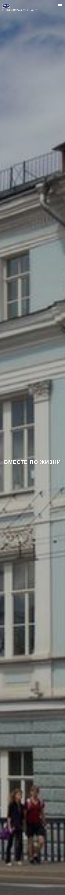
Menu (59, 5)
